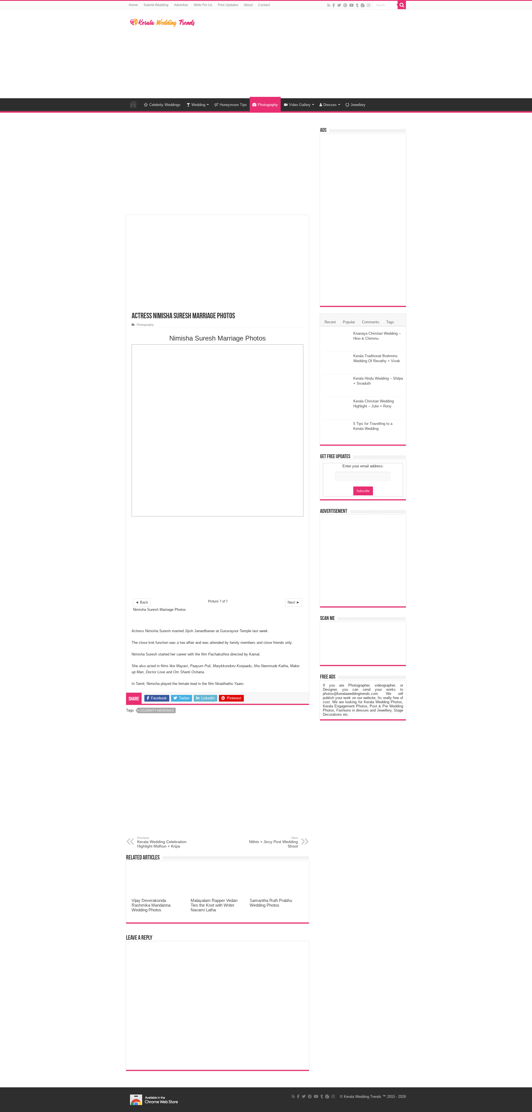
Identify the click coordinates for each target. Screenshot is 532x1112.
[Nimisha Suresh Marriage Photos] (217, 430)
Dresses (330, 105)
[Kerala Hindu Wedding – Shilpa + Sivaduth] (337, 385)
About (248, 5)
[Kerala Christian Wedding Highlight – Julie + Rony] (337, 408)
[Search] (402, 5)
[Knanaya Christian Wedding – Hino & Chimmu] (337, 340)
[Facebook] (334, 5)
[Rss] (329, 5)
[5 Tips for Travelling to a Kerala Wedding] (337, 430)
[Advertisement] (301, 54)
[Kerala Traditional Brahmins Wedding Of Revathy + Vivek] (337, 363)
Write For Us (203, 5)
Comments (370, 322)
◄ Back (141, 602)
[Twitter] (339, 5)
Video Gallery (300, 105)
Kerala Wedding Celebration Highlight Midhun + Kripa (161, 842)
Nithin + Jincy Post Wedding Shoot (273, 842)
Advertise (181, 5)
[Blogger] (362, 5)
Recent (330, 322)
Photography (268, 105)
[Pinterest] (345, 5)
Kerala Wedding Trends (362, 1097)
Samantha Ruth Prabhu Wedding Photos (271, 902)
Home (133, 5)
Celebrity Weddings (164, 105)
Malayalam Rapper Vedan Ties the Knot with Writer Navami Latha (214, 905)
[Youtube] (351, 5)
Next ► (294, 602)
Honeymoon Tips (233, 105)
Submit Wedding (156, 5)
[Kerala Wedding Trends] (162, 21)
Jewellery (358, 105)
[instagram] (368, 5)
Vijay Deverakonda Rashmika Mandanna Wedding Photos (151, 905)
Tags (390, 322)
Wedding (198, 105)
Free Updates (228, 5)
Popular (349, 322)
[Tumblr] (357, 5)
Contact (264, 5)
